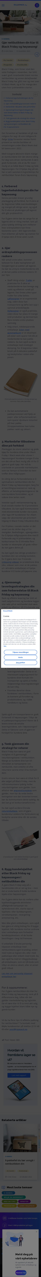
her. (5, 646)
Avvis (20, 657)
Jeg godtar (20, 662)
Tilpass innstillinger (20, 652)
